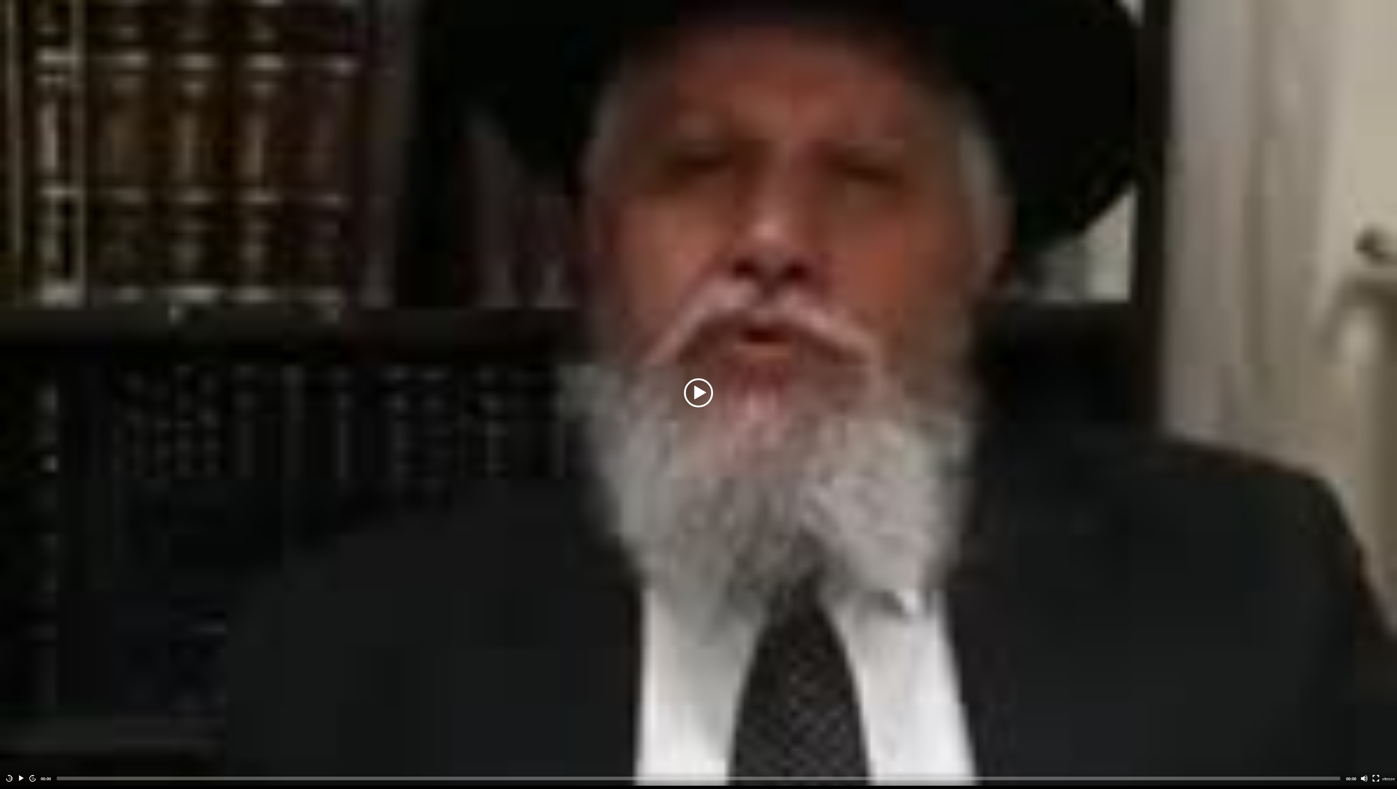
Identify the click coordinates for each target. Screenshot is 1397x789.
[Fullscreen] (1376, 778)
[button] (698, 392)
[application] (698, 393)
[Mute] (1364, 778)
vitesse (1388, 779)
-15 (10, 778)
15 (32, 778)
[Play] (21, 778)
